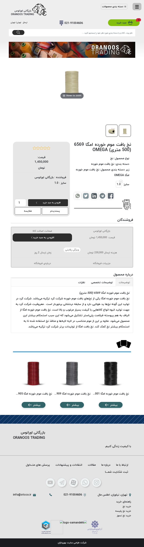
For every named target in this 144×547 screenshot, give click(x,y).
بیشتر (113, 404)
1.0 (119, 184)
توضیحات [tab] (124, 282)
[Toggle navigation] (137, 6)
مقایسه (28, 211)
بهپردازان (62, 543)
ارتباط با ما (122, 464)
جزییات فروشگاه (101, 263)
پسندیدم (55, 211)
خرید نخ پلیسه (123, 511)
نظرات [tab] (81, 282)
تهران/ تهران (16, 22)
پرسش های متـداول (38, 464)
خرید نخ (127, 506)
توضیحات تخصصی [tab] (102, 282)
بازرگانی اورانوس (101, 231)
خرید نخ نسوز (124, 515)
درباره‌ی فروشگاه (42, 263)
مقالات (92, 464)
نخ (111, 158)
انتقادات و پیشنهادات (68, 464)
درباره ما (105, 464)
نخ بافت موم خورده (102, 163)
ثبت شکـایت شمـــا (116, 471)
